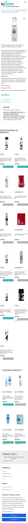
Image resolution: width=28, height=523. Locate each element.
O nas (3, 479)
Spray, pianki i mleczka (11, 90)
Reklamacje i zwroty (7, 489)
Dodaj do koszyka (8, 166)
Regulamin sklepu (6, 473)
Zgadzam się (14, 515)
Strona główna (4, 10)
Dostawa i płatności (7, 487)
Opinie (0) (5, 101)
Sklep (9, 10)
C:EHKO (2, 154)
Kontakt (4, 471)
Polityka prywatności (7, 511)
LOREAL (9, 88)
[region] (14, 507)
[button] (24, 18)
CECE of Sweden (7, 392)
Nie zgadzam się (14, 519)
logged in (11, 119)
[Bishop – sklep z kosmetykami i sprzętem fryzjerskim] (10, 4)
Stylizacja (20, 90)
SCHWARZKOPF (19, 192)
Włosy (13, 10)
